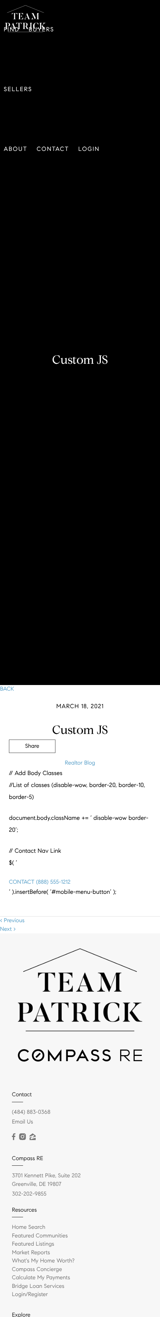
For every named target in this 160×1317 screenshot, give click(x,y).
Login (89, 149)
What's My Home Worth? (43, 1261)
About (16, 149)
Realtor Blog (80, 763)
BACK (7, 689)
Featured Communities (40, 1236)
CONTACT (21, 882)
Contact (53, 149)
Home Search (28, 1227)
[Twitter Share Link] (32, 766)
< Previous (12, 920)
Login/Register (30, 1294)
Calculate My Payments (41, 1277)
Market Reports (31, 1252)
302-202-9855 (29, 1194)
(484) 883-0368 (31, 1112)
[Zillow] (32, 1137)
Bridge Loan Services (38, 1286)
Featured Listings (33, 1244)
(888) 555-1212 (52, 882)
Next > (8, 929)
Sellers (18, 89)
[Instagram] (22, 1137)
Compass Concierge (37, 1269)
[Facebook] (13, 1137)
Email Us (22, 1122)
